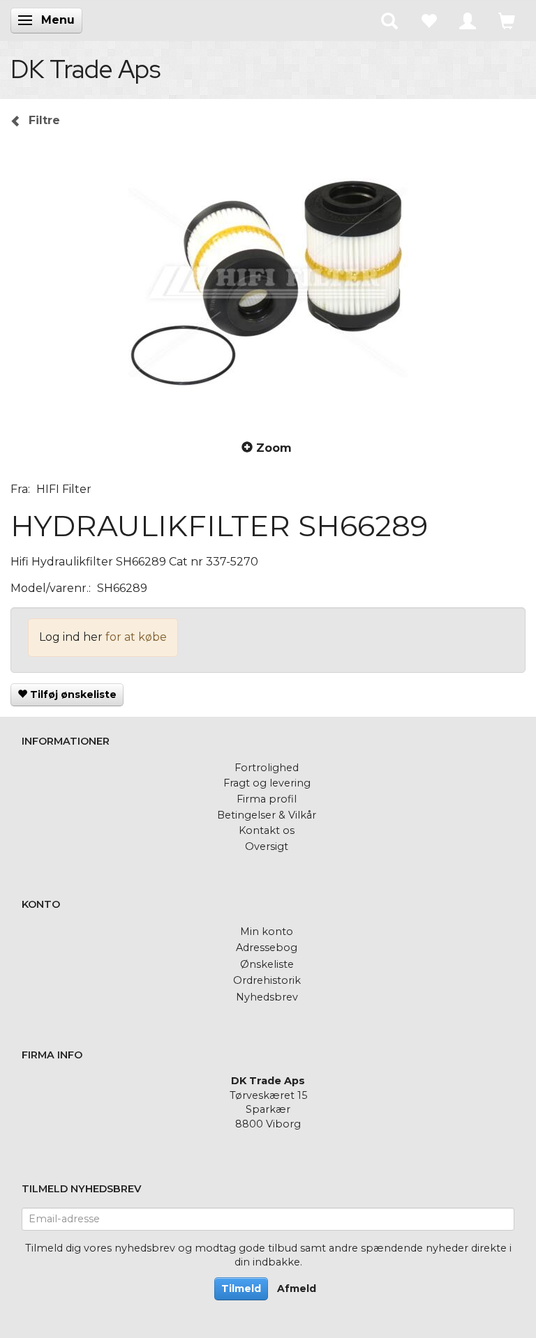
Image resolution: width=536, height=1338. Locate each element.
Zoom (274, 448)
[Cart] (507, 20)
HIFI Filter (63, 489)
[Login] (467, 20)
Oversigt (266, 846)
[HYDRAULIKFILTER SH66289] (268, 282)
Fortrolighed (266, 767)
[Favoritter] (428, 20)
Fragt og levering (267, 783)
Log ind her (71, 637)
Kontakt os (267, 830)
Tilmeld (241, 1288)
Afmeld (296, 1288)
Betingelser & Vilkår (266, 815)
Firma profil (267, 799)
